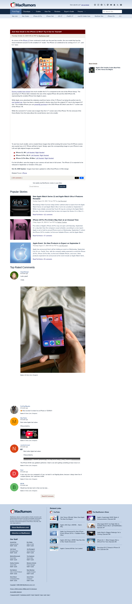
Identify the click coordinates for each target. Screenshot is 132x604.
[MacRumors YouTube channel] (111, 5)
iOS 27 (60, 16)
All (120, 16)
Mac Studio (25, 16)
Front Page (15, 11)
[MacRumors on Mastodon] (108, 5)
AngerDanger (24, 272)
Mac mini (15, 16)
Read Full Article (38, 214)
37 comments (48, 235)
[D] (14, 477)
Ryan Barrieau (30, 570)
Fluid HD (37, 595)
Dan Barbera (13, 570)
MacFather (23, 418)
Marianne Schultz (31, 563)
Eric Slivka (29, 542)
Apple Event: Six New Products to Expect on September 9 (56, 243)
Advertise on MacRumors (21, 533)
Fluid (32, 595)
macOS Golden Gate (84, 16)
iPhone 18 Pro (37, 16)
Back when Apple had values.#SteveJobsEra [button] (32, 453)
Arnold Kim (13, 542)
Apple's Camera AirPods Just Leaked (71, 548)
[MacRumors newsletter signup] (121, 5)
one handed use (17, 102)
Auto (42, 595)
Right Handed (39, 152)
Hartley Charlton (62, 222)
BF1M (22, 483)
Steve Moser (13, 577)
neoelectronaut (25, 445)
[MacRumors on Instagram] (98, 5)
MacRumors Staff (44, 36)
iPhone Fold (50, 16)
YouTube (56, 512)
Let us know (85, 5)
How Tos (48, 11)
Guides (38, 11)
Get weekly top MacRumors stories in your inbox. (47, 183)
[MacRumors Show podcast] (95, 5)
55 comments (48, 259)
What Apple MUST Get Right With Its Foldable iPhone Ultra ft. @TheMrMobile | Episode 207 (109, 525)
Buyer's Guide (69, 11)
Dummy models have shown (21, 91)
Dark (48, 595)
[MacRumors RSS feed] (118, 5)
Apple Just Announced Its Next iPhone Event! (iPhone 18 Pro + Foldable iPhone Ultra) (72, 533)
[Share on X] (77, 178)
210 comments (17, 178)
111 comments (48, 214)
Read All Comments (48, 496)
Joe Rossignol (62, 201)
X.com (15, 545)
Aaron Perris (30, 577)
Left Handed (31, 152)
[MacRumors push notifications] (114, 5)
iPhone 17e (111, 16)
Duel (21, 470)
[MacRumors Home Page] (23, 5)
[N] (14, 452)
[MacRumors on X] (104, 5)
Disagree (35, 375)
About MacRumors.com (20, 527)
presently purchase (40, 104)
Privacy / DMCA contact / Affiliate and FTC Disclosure (23, 588)
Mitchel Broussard (15, 556)
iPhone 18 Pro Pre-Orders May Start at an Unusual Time (55, 220)
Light (45, 595)
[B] (14, 491)
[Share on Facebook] (82, 178)
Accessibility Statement (16, 592)
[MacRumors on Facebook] (102, 5)
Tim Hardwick (30, 556)
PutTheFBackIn (25, 406)
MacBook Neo (99, 16)
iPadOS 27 (70, 16)
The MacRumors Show (101, 512)
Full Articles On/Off (25, 595)
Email (11, 545)
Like (31, 375)
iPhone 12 (26, 40)
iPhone (24, 173)
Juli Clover (13, 549)
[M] (14, 425)
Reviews (57, 11)
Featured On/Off (15, 595)
